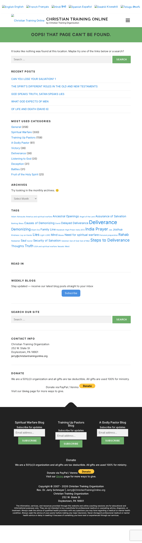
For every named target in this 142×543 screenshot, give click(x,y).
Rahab (123, 235)
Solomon (65, 241)
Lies (36, 235)
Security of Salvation (47, 240)
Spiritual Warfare (21, 132)
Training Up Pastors (23, 137)
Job (110, 230)
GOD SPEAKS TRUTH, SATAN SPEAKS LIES (37, 94)
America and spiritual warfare (39, 217)
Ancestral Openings (66, 216)
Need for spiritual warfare (82, 235)
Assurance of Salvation (110, 216)
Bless (21, 223)
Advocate (21, 217)
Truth (29, 246)
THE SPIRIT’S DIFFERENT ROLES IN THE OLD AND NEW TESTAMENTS (54, 86)
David (57, 223)
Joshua (117, 229)
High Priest (70, 230)
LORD (47, 235)
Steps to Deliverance (110, 240)
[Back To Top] (71, 407)
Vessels (60, 246)
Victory (15, 148)
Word (67, 246)
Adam (13, 217)
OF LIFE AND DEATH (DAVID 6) (29, 109)
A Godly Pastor (20, 142)
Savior (30, 241)
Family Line (48, 229)
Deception (17, 163)
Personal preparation (108, 235)
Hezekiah (60, 230)
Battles (15, 169)
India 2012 (80, 230)
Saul (23, 240)
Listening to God (21, 158)
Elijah (33, 230)
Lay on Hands (26, 235)
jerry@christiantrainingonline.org (29, 355)
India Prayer (96, 229)
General (16, 127)
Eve (38, 230)
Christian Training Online (77, 19)
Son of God (74, 241)
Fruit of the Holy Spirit (24, 174)
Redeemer (15, 241)
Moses (61, 235)
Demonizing (21, 229)
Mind (54, 235)
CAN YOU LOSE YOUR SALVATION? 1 (33, 79)
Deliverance (18, 153)
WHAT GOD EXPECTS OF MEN (29, 101)
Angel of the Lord (87, 217)
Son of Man (85, 241)
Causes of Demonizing (39, 223)
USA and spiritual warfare (45, 246)
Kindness (15, 235)
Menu (128, 20)
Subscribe (71, 293)
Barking (14, 223)
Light (42, 235)
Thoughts (17, 246)
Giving (25, 391)
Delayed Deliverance (74, 223)
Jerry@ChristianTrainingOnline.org (85, 489)
